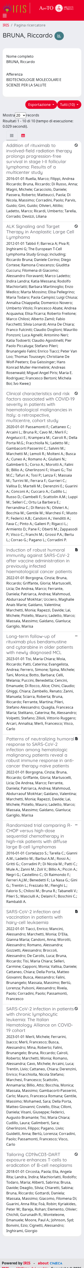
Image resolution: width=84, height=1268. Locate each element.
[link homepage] (16, 8)
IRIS (6, 25)
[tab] (11, 135)
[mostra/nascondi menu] (5, 15)
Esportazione (40, 104)
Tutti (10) (68, 104)
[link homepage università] (56, 8)
